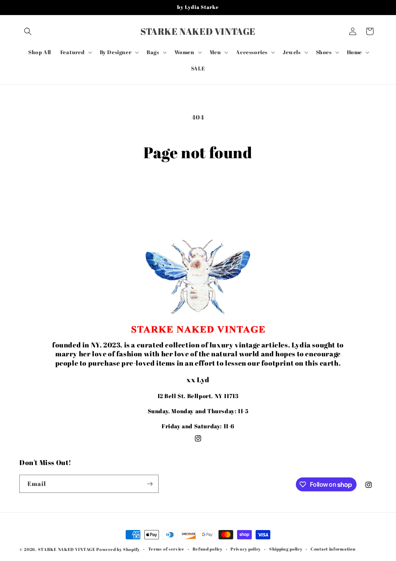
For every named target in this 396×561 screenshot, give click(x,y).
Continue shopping (198, 191)
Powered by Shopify (118, 549)
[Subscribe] (149, 484)
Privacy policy (245, 549)
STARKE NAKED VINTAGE (67, 549)
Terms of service (166, 549)
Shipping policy (286, 549)
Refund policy (208, 549)
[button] (27, 31)
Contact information (333, 549)
